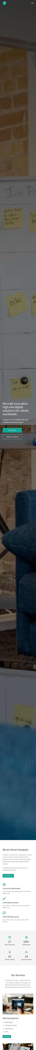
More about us (8, 876)
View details (7, 1036)
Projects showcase (12, 437)
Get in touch (12, 430)
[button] (32, 3)
